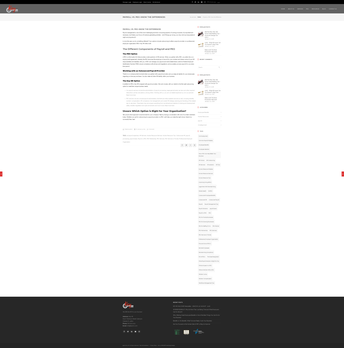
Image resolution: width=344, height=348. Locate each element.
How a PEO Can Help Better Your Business (207, 155)
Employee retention (204, 149)
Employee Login (137, 2)
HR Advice (201, 160)
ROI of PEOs (202, 256)
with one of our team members (186, 114)
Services (300, 9)
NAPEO (210, 191)
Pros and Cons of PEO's (205, 243)
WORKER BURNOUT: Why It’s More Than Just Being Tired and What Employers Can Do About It (196, 311)
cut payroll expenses (133, 135)
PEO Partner (216, 226)
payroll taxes (133, 138)
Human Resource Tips (169, 135)
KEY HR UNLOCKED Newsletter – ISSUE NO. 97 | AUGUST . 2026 (191, 306)
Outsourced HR (180, 135)
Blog (324, 9)
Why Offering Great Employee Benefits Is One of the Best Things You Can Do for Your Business (196, 316)
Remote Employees (204, 248)
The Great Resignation (213, 256)
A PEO (124, 57)
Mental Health (202, 191)
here (134, 95)
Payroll (201, 204)
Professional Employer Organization (208, 239)
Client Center (147, 2)
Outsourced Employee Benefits (207, 195)
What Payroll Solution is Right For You (209, 261)
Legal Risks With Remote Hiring (207, 186)
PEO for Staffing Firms (205, 226)
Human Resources (203, 116)
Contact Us (333, 9)
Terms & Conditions (143, 345)
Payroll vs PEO (142, 138)
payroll (200, 121)
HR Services (142, 135)
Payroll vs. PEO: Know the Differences (212, 17)
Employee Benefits (203, 112)
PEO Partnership (151, 138)
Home (283, 9)
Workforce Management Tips (206, 283)
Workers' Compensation (205, 278)
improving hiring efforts (205, 182)
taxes (140, 76)
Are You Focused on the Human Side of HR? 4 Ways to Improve (191, 324)
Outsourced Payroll (214, 199)
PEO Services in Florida (171, 138)
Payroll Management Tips (211, 204)
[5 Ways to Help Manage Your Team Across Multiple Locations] (343, 174)
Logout (218, 2)
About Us (291, 9)
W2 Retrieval (156, 2)
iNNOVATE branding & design (168, 345)
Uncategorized (202, 125)
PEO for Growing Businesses (206, 221)
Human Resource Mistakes (206, 169)
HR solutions (210, 164)
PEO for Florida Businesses (206, 217)
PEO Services (160, 138)
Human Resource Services (154, 135)
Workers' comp (203, 274)
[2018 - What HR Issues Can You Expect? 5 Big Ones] (1, 174)
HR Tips (218, 164)
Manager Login (127, 2)
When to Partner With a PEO (206, 270)
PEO (307, 9)
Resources (315, 9)
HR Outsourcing (210, 160)
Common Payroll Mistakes (206, 140)
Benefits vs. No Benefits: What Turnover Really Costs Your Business (192, 321)
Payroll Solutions (203, 208)
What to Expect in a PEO (205, 265)
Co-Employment (203, 136)
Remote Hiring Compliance (206, 252)
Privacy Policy (153, 345)
